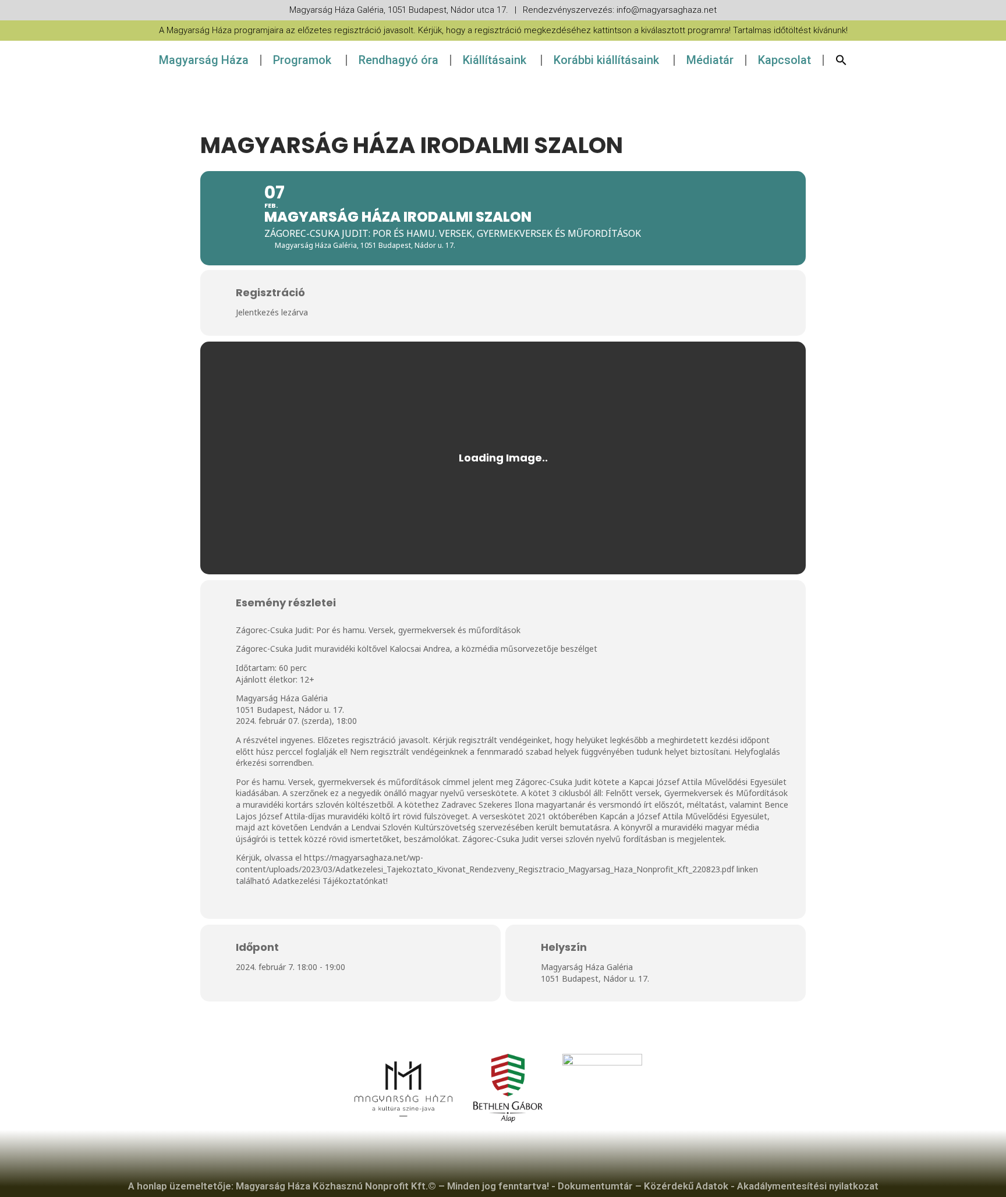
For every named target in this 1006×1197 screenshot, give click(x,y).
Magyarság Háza (204, 60)
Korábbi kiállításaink (606, 60)
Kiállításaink (494, 60)
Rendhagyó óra (398, 60)
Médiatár (710, 60)
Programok (302, 60)
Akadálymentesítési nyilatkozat (808, 1186)
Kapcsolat (784, 60)
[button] (841, 60)
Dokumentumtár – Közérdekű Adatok (643, 1186)
